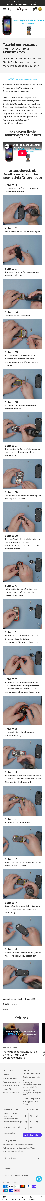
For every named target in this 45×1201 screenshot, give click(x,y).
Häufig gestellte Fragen (30, 1102)
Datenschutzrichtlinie (12, 1128)
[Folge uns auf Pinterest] (31, 1122)
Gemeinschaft (9, 1133)
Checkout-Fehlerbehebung (10, 1117)
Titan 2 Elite (10, 1047)
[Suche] (9, 9)
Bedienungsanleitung (32, 1078)
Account (22, 1199)
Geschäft (7, 1089)
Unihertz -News (10, 1113)
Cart (40, 1199)
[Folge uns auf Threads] (37, 1116)
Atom (14, 1004)
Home (4, 1199)
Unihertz (7, 1075)
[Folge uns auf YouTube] (37, 1122)
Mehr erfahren (22, 4)
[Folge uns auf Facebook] (25, 1116)
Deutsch (8, 1168)
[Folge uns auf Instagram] (25, 1122)
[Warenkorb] (34, 9)
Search (31, 1199)
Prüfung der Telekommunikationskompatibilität (32, 1084)
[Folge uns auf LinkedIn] (31, 1127)
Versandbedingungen (12, 1123)
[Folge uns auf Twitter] (31, 1116)
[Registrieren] (38, 1158)
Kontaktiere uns (10, 1078)
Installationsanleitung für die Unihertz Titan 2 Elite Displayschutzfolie (20, 1054)
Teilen (5, 1009)
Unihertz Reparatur (31, 1098)
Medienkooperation (12, 1085)
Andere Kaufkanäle (12, 1093)
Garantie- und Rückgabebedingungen (32, 1092)
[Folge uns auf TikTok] (25, 1127)
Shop (13, 1199)
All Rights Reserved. (21, 1175)
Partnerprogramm (11, 1082)
